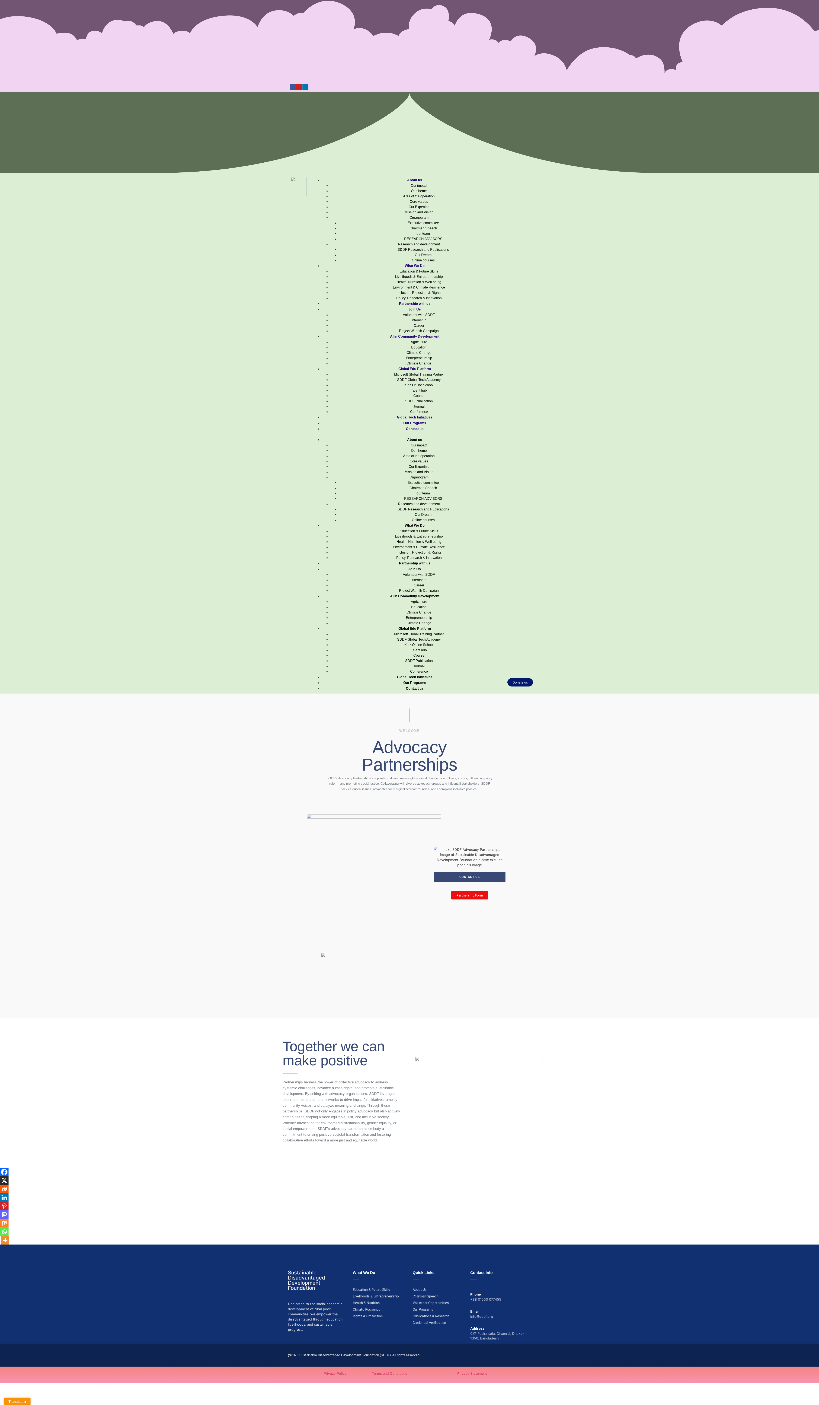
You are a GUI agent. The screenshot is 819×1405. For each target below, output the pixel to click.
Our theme (419, 191)
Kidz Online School (419, 385)
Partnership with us (414, 303)
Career (419, 325)
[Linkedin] (305, 87)
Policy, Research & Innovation (419, 298)
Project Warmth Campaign (419, 331)
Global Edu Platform (414, 369)
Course (418, 396)
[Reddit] (4, 1189)
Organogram (419, 217)
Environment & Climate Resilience (419, 287)
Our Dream (423, 255)
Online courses (423, 260)
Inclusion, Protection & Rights (419, 292)
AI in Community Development (414, 336)
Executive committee (423, 223)
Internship (418, 320)
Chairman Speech (423, 228)
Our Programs (414, 423)
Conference (419, 412)
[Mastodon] (4, 1214)
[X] (4, 1180)
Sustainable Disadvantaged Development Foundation (306, 1280)
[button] (410, 434)
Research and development (419, 244)
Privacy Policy (335, 1373)
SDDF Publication (419, 401)
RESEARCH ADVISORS (423, 239)
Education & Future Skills (419, 271)
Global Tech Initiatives (414, 417)
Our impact (419, 185)
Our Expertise (419, 207)
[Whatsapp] (4, 1231)
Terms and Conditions (389, 1373)
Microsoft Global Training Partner (419, 374)
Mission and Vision (419, 212)
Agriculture (419, 342)
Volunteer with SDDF (419, 315)
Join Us (414, 309)
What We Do (415, 266)
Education (419, 347)
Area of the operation (419, 196)
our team (423, 233)
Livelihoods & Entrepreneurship (419, 276)
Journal (419, 406)
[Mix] (4, 1223)
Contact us (415, 429)
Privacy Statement (472, 1373)
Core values (419, 201)
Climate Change (419, 352)
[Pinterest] (4, 1206)
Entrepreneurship (419, 358)
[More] (5, 1240)
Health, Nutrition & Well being (418, 282)
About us (414, 180)
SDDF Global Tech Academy (419, 380)
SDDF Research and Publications (423, 249)
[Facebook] (293, 87)
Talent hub (419, 390)
